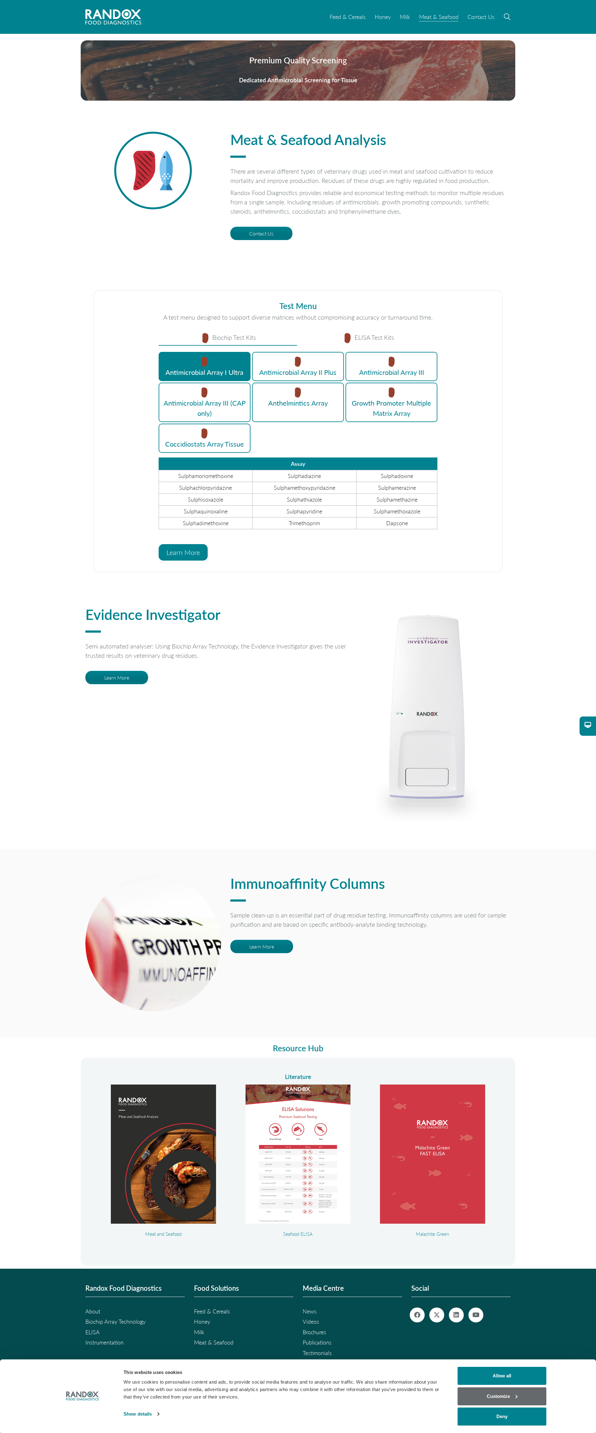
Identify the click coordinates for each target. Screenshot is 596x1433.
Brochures (314, 1332)
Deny (502, 1416)
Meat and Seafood (163, 1234)
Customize (498, 1396)
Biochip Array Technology (115, 1321)
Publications (317, 1342)
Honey (202, 1321)
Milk (199, 1332)
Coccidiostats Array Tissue (204, 443)
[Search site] (507, 17)
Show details (138, 1414)
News (310, 1311)
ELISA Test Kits (373, 337)
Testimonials (317, 1353)
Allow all (502, 1375)
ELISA (92, 1332)
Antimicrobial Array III (391, 372)
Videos (311, 1321)
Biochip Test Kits (233, 337)
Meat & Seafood (213, 1342)
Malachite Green (432, 1234)
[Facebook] (417, 1315)
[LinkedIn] (456, 1315)
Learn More (183, 552)
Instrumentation (104, 1342)
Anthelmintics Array (298, 402)
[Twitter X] (436, 1315)
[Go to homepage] (113, 17)
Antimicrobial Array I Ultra (204, 372)
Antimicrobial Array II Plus (297, 372)
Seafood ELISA (298, 1234)
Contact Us (261, 233)
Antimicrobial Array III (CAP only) (205, 408)
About (92, 1311)
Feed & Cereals (212, 1311)
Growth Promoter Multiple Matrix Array (391, 408)
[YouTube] (475, 1315)
